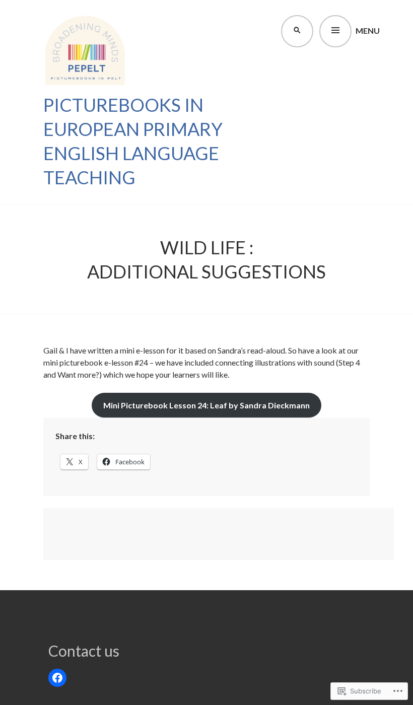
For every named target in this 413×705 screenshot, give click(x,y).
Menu (368, 30)
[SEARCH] (296, 30)
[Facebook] (57, 678)
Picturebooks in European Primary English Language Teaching (133, 141)
